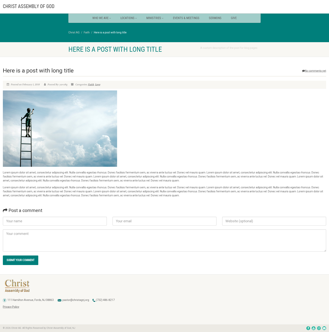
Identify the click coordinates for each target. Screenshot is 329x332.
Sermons (215, 18)
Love (97, 84)
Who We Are (100, 18)
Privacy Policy (11, 306)
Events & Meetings (186, 18)
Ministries (153, 18)
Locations (127, 18)
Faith (91, 84)
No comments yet (315, 70)
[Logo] (55, 6)
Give (234, 18)
